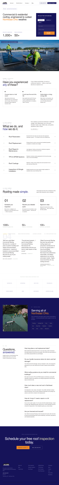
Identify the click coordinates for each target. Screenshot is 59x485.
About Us (20, 465)
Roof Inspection (31, 465)
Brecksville (47, 328)
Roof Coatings (41, 469)
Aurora (41, 328)
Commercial (48, 20)
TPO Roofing (40, 467)
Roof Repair (30, 469)
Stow (33, 328)
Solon (37, 328)
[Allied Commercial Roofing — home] (6, 465)
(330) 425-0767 (5, 473)
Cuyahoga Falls (40, 323)
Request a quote (22, 447)
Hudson (51, 323)
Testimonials (20, 469)
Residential (41, 20)
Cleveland (50, 325)
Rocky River (38, 325)
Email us (4, 474)
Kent (33, 325)
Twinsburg (34, 323)
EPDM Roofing (41, 465)
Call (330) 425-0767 (36, 447)
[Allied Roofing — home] (5, 3)
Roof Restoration (41, 471)
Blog (19, 467)
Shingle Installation (31, 467)
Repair (40, 22)
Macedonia (44, 325)
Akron (46, 323)
